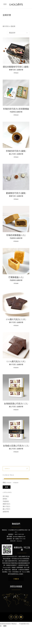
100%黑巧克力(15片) (16, 361)
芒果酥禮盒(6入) (16, 277)
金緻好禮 (20, 70)
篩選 (6, 487)
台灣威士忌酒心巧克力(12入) (16, 446)
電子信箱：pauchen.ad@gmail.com (16, 536)
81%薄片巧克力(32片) (16, 319)
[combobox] (18, 33)
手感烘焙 (13, 112)
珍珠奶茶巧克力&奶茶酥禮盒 (16, 109)
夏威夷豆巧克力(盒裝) (16, 193)
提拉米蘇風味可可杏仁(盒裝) (16, 67)
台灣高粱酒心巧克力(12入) (16, 403)
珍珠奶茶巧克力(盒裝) (16, 151)
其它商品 (6, 496)
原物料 (5, 499)
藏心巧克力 (13, 154)
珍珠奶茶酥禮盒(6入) (16, 235)
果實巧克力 (13, 70)
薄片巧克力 (13, 322)
